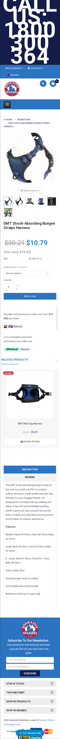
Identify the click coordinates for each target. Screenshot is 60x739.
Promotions (24, 119)
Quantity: (8, 280)
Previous (51, 360)
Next (56, 360)
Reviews (30, 477)
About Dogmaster (13, 68)
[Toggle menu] (7, 104)
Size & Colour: (15, 267)
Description (30, 469)
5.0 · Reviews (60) (32, 733)
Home (9, 119)
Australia (14, 75)
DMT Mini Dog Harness (30, 423)
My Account (36, 68)
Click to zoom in (31, 190)
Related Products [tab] (14, 359)
